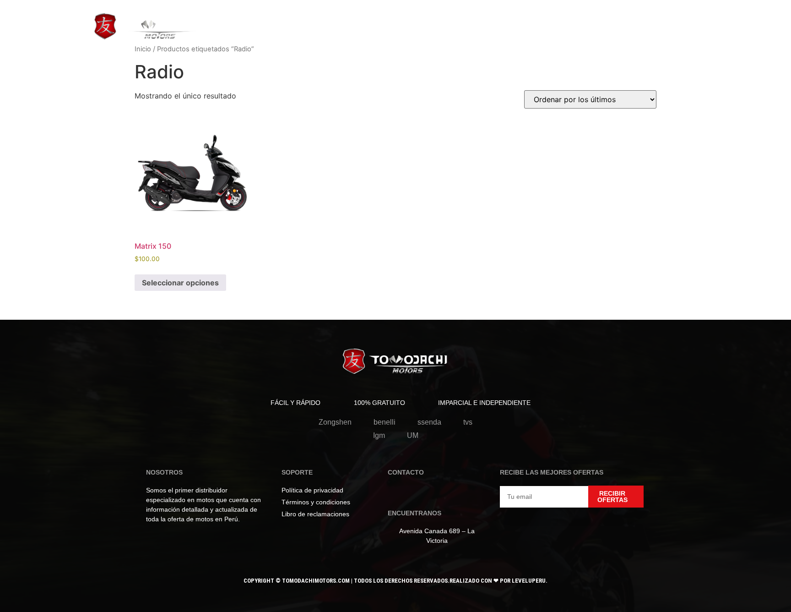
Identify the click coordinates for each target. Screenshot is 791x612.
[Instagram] (409, 493)
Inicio (143, 49)
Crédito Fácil (473, 24)
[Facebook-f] (395, 493)
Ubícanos (418, 24)
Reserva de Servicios (303, 24)
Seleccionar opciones (180, 282)
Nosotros (371, 24)
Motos (241, 24)
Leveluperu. (529, 580)
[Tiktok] (424, 493)
